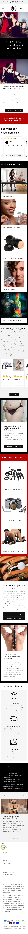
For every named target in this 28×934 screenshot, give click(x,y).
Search (4, 857)
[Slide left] (10, 390)
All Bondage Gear (7, 196)
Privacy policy (7, 928)
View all (14, 394)
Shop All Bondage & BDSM (14, 110)
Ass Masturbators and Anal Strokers (13, 258)
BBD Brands (8, 926)
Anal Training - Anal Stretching (11, 227)
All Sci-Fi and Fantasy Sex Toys (11, 320)
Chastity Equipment (8, 289)
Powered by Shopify (14, 926)
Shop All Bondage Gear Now (13, 446)
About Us (5, 860)
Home (3, 843)
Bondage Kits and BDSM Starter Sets (13, 489)
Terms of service (14, 928)
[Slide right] (17, 390)
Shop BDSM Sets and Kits (14, 618)
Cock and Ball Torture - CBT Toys (12, 520)
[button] (3, 8)
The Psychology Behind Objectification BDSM (11, 818)
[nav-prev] (2, 144)
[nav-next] (25, 144)
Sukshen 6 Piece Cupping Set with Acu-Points (6, 374)
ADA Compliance (7, 863)
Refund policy (22, 926)
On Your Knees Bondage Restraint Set (18, 374)
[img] (11, 138)
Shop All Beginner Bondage (14, 614)
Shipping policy (22, 928)
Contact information (15, 930)
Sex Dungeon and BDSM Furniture (12, 551)
